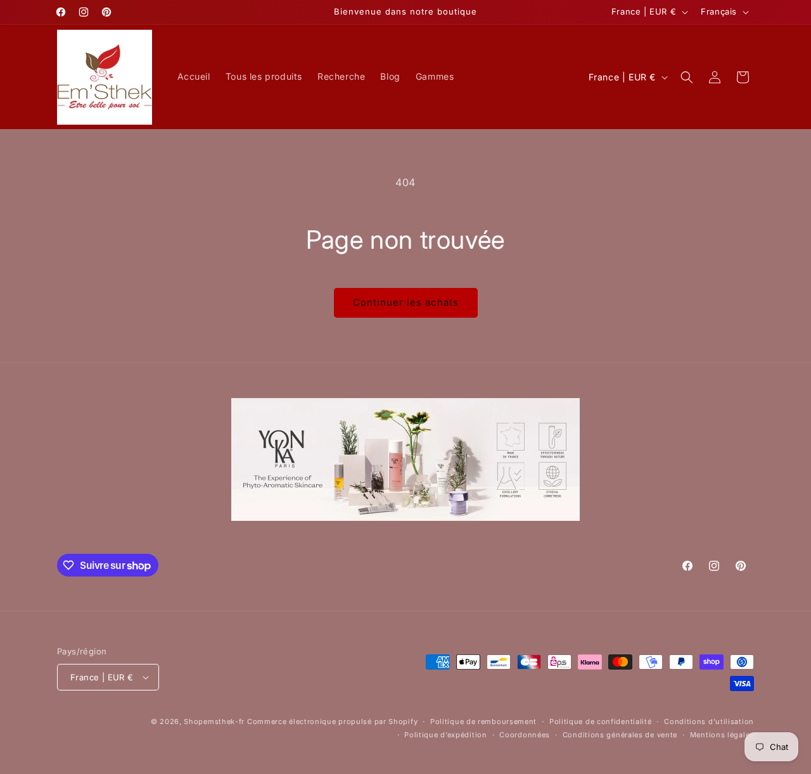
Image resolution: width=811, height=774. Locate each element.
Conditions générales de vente (620, 734)
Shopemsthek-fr (214, 721)
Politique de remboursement (483, 721)
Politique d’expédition (445, 734)
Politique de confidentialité (600, 721)
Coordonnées (524, 734)
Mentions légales (722, 734)
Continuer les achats (406, 302)
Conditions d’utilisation (709, 721)
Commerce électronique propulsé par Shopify (332, 721)
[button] (687, 77)
